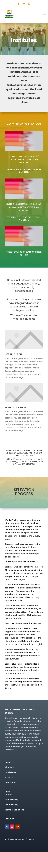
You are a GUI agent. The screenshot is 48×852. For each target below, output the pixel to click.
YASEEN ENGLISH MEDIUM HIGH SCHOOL (24, 171)
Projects (9, 777)
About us (9, 767)
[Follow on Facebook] (19, 3)
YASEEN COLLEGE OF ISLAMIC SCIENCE (24, 218)
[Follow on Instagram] (29, 3)
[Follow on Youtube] (24, 3)
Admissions (10, 772)
